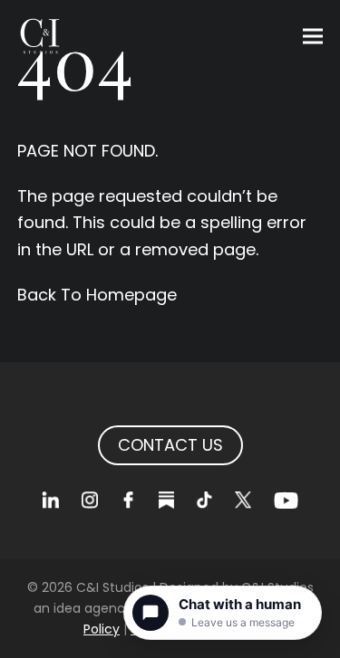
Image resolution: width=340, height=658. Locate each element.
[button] (313, 36)
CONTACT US (170, 445)
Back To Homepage (97, 294)
